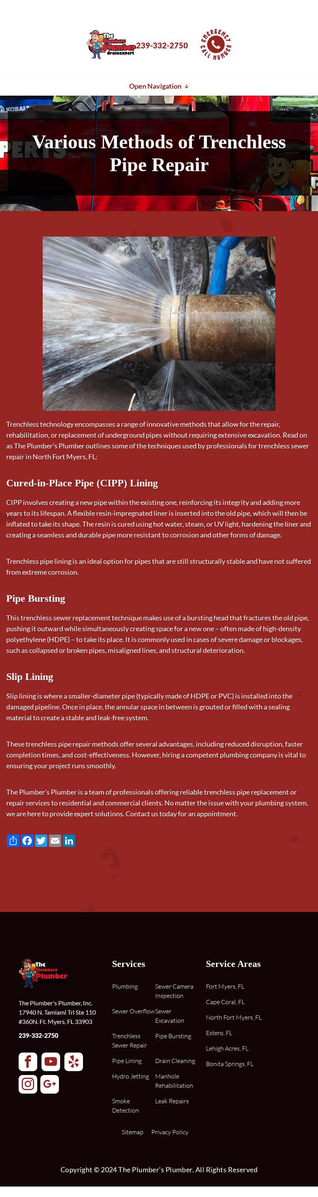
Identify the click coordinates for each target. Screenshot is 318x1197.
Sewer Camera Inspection (174, 991)
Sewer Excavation (169, 1015)
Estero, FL (219, 1033)
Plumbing (125, 986)
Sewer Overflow (133, 1011)
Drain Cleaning (175, 1061)
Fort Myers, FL (225, 986)
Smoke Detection (125, 1105)
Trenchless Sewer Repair (129, 1040)
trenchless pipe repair (58, 744)
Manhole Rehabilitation (174, 1080)
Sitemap (132, 1132)
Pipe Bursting (173, 1036)
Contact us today (151, 813)
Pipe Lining (127, 1061)
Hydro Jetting (130, 1076)
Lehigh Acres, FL (227, 1048)
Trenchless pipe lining (38, 561)
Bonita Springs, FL (230, 1064)
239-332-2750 (38, 1035)
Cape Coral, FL (225, 1002)
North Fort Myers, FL (234, 1017)
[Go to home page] (111, 60)
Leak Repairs (172, 1101)
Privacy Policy (169, 1132)
